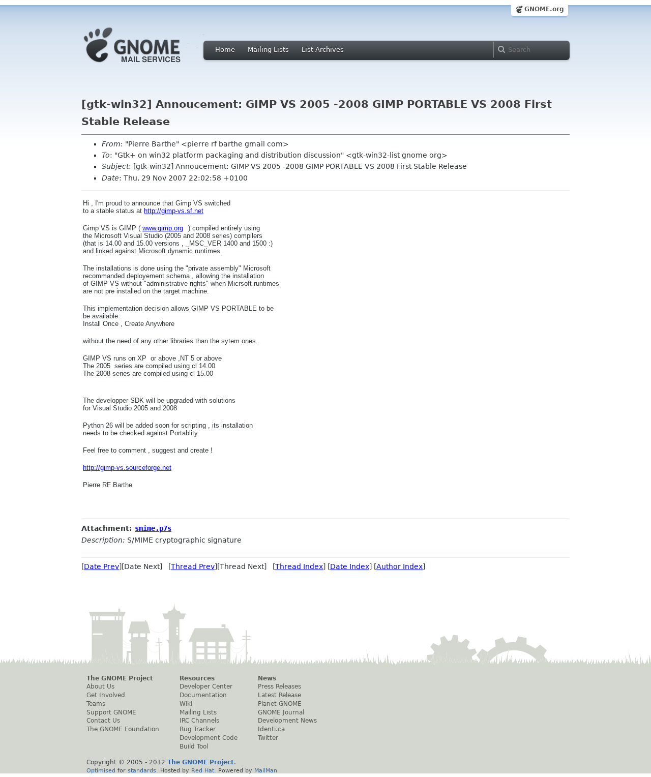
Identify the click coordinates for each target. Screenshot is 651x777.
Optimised (100, 770)
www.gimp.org (162, 228)
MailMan (265, 770)
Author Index (399, 566)
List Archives (323, 49)
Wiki (186, 703)
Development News (287, 720)
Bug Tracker (198, 729)
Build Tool (194, 746)
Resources (197, 678)
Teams (95, 703)
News (267, 678)
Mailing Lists (268, 49)
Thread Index (299, 566)
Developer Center (206, 686)
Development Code (209, 737)
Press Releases (279, 686)
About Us (100, 686)
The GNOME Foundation (122, 729)
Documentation (203, 695)
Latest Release (279, 695)
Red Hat (202, 770)
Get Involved (105, 695)
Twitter (268, 737)
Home (225, 49)
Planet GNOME (280, 703)
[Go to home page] (147, 65)
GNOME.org (544, 9)
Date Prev (101, 566)
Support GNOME (111, 712)
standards (142, 770)
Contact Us (103, 720)
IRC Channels (199, 720)
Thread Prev (193, 566)
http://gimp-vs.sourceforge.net (127, 467)
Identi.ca (271, 729)
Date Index (349, 566)
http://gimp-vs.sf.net (173, 211)
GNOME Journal (281, 712)
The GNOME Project (119, 678)
